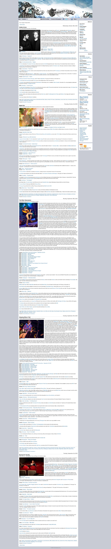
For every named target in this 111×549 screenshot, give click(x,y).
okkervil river (74, 99)
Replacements (32, 528)
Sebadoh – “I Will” (25, 381)
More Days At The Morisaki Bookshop (85, 65)
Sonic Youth (71, 110)
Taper (22, 189)
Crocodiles (21, 173)
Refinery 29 (63, 94)
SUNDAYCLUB (82, 30)
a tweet (70, 535)
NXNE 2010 (50, 496)
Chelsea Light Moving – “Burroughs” (28, 364)
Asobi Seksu (48, 191)
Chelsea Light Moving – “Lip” (27, 368)
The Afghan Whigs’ (40, 304)
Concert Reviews (26, 313)
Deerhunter (21, 430)
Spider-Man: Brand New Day (85, 88)
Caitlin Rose (38, 445)
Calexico (35, 443)
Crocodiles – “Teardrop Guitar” (27, 175)
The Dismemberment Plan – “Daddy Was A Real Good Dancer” (34, 407)
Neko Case (43, 94)
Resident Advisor (67, 44)
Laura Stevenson (31, 510)
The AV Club (53, 409)
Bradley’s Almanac (22, 529)
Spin (20, 70)
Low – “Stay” (25, 435)
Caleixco (23, 540)
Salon (74, 469)
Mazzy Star (28, 288)
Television (30, 296)
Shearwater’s (39, 82)
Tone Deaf (21, 378)
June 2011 (73, 219)
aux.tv (20, 308)
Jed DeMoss (23, 51)
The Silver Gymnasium (25, 200)
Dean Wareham (22, 286)
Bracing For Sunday (24, 455)
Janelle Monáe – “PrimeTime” (27, 68)
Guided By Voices (46, 182)
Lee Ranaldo (47, 111)
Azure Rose (82, 115)
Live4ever (81, 135)
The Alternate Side (22, 87)
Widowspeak (26, 70)
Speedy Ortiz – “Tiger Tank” (27, 371)
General (24, 102)
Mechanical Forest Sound (70, 528)
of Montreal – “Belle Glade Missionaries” (30, 397)
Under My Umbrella (83, 38)
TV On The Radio (22, 520)
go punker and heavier (54, 118)
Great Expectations (83, 85)
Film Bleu (81, 43)
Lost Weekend (82, 27)
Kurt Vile (31, 308)
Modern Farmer (22, 299)
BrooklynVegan (82, 130)
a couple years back (42, 73)
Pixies (55, 472)
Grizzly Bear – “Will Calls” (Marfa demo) (30, 418)
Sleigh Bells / (27, 132)
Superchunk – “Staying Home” (27, 428)
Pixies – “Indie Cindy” (26, 477)
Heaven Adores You (83, 82)
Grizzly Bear (21, 414)
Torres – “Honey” (26, 266)
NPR (49, 87)
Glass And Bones (83, 49)
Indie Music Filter (83, 133)
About (75, 19)
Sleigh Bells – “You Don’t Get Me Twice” (30, 393)
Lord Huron (26, 177)
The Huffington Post (23, 359)
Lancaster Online (50, 359)
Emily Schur (23, 476)
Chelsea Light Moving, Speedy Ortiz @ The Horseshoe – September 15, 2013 (37, 363)
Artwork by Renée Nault (88, 19)
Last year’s (75, 535)
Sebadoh (37, 171)
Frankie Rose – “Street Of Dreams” (29, 152)
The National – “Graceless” (27, 526)
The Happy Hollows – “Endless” (28, 499)
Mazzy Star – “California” (26, 291)
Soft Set (87, 113)
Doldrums (39, 492)
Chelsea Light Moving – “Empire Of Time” (29, 366)
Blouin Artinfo (65, 426)
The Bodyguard (82, 91)
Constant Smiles (85, 110)
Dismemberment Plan (40, 99)
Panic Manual (82, 137)
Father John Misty (22, 399)
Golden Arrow (23, 27)
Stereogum (33, 78)
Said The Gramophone (84, 139)
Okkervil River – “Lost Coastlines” (27, 255)
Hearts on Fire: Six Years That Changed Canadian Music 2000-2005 (85, 72)
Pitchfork (21, 94)
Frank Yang (23, 227)
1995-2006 (82, 33)
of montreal (70, 99)
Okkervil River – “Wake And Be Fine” (28, 253)
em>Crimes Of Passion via (48, 173)
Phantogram (38, 274)
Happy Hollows (34, 540)
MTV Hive (21, 63)
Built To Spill (34, 90)
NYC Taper (21, 376)
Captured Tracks (43, 376)
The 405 (20, 80)
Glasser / (26, 282)
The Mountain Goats (38, 299)
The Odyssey (82, 80)
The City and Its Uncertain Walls (85, 62)
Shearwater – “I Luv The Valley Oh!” (28, 518)
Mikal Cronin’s (46, 185)
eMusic (23, 388)
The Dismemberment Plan (36, 145)
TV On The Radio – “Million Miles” (28, 522)
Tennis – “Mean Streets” (27, 169)
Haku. (81, 96)
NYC (20, 189)
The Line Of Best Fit (23, 171)
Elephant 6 (31, 97)
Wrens (26, 449)
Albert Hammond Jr (22, 160)
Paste (20, 97)
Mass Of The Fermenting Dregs (84, 119)
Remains (81, 41)
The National (21, 303)
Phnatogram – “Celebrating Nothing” (29, 277)
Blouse (23, 447)
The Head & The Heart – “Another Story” (30, 143)
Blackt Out (22, 105)
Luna (81, 110)
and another (65, 469)
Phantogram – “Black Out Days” (28, 422)
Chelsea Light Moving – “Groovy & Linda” (29, 367)
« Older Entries (22, 24)
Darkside (69, 30)
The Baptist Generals (31, 83)
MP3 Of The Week (45, 19)
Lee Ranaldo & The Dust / (56, 127)
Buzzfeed (21, 140)
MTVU (28, 60)
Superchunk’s (35, 189)
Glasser (37, 92)
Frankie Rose (21, 148)
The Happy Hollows (27, 496)
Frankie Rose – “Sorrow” (27, 153)
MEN (20, 195)
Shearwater (21, 100)
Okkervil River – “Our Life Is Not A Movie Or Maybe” (31, 256)
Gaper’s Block (21, 306)
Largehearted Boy (83, 134)
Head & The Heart (51, 99)
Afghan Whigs (24, 311)
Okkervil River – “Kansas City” (27, 262)
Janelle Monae (57, 99)
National (63, 311)
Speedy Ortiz (56, 321)
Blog (19, 19)
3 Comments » (32, 451)
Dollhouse (81, 25)
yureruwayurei (85, 96)
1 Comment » (29, 102)
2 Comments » (29, 543)
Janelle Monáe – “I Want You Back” (29, 412)
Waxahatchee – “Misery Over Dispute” (29, 439)
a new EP (66, 472)
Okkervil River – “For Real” (27, 272)
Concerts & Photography (56, 19)
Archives (24, 19)
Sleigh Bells (43, 78)
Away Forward (82, 113)
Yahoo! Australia (27, 80)
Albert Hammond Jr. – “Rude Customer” (30, 163)
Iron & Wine (48, 306)
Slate (56, 373)
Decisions (81, 35)
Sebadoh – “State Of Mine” (27, 489)
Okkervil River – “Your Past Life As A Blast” (30, 267)
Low (20, 433)
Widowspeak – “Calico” (27, 158)
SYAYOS (81, 97)
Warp (30, 415)
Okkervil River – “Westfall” (26, 265)
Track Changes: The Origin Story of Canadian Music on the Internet (85, 58)
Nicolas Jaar (49, 31)
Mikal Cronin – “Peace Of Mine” (28, 187)
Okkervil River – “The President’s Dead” (28, 257)
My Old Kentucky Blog (84, 136)
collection (85, 50)
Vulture (25, 284)
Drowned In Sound (26, 78)
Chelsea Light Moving (71, 114)
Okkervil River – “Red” (25, 264)
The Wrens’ (34, 424)
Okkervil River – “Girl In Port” (27, 271)
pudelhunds (85, 97)
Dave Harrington (64, 31)
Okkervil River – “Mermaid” (26, 254)
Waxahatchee (21, 437)
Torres (64, 222)
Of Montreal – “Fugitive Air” (27, 56)
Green (81, 46)
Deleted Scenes (30, 73)
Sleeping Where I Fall (24, 317)
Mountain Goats (59, 311)
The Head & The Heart (31, 63)
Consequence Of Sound (56, 469)
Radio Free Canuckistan (84, 138)
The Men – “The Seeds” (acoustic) (29, 508)
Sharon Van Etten (34, 441)
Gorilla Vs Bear (82, 132)
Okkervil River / (30, 482)
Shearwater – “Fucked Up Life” (27, 85)
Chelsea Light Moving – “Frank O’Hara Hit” (29, 365)
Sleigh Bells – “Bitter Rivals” (27, 494)
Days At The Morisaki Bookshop (86, 68)
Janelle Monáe (22, 65)
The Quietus (21, 82)
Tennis (46, 165)
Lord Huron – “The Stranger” (26, 180)
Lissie (35, 80)
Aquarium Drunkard (64, 53)
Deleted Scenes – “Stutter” (27, 76)
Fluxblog (81, 131)
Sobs (81, 106)
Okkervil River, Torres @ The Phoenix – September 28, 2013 (34, 252)
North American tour (57, 42)
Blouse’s (34, 376)
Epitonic (72, 360)
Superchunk (46, 195)
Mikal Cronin (24, 195)
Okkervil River (32, 87)
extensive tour (38, 177)
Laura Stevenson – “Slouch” (28, 512)
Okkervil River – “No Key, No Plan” (27, 258)
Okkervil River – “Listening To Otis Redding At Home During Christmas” (34, 263)
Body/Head (21, 374)
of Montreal (38, 134)
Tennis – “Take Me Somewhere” (27, 168)
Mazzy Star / (29, 386)
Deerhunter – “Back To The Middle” (28, 431)
